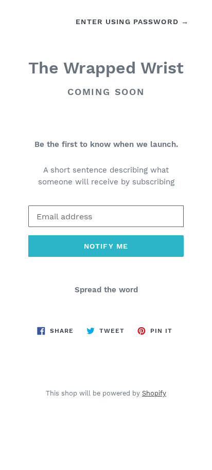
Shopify (154, 393)
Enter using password (132, 21)
